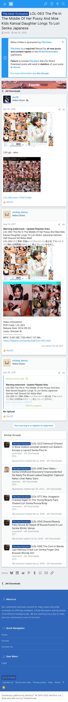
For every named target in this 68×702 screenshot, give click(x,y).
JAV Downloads (31, 453)
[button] (5, 4)
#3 (63, 372)
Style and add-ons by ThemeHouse (19, 698)
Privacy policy (39, 682)
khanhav (16, 481)
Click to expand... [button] (34, 405)
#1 (64, 109)
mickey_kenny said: (15, 378)
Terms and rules (23, 682)
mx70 (6, 32)
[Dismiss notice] (62, 42)
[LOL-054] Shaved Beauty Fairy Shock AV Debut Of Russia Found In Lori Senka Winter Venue (37, 525)
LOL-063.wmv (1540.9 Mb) (17, 197)
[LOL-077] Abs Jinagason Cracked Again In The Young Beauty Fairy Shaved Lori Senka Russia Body (35, 500)
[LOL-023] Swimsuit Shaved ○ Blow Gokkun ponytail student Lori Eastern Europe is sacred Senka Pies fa (37, 447)
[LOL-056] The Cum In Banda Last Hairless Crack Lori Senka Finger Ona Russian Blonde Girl (38, 549)
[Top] (63, 682)
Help (50, 682)
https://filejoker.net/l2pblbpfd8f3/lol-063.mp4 (27, 340)
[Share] (59, 109)
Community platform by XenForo (32, 695)
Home (4, 634)
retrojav (19, 539)
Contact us (7, 646)
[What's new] (57, 4)
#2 (63, 224)
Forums (5, 640)
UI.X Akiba (10, 677)
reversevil (17, 453)
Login (4, 663)
